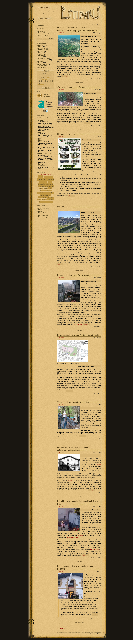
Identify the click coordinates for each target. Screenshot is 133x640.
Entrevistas (41, 51)
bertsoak (46, 188)
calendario (48, 190)
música (39, 199)
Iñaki (40, 132)
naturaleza (44, 199)
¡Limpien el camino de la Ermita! (71, 87)
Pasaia (41, 182)
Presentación (42, 31)
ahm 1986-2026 (42, 67)
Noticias (40, 63)
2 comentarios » (97, 438)
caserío (41, 188)
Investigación (42, 55)
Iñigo (40, 140)
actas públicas (94, 549)
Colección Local (42, 64)
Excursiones (41, 45)
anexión (50, 182)
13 (45, 79)
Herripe (40, 211)
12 (43, 79)
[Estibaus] (80, 22)
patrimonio (50, 199)
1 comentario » (97, 326)
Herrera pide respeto (66, 133)
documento (43, 190)
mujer (46, 193)
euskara (40, 24)
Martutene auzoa (43, 215)
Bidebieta (46, 177)
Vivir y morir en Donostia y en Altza (73, 401)
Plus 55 (45, 182)
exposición (51, 193)
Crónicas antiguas (43, 58)
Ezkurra (41, 120)
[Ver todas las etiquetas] (46, 174)
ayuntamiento (48, 202)
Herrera (60, 206)
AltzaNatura (41, 65)
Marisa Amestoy (44, 153)
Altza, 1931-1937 (43, 35)
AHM (41, 176)
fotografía (41, 184)
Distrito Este (41, 32)
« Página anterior (61, 628)
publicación (49, 184)
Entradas (45, 95)
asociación (41, 193)
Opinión (61, 33)
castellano (41, 25)
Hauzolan (98, 464)
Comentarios (46, 96)
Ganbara (40, 54)
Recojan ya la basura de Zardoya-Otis (73, 275)
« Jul (40, 84)
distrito (51, 186)
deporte (51, 197)
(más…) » (64, 76)
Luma (40, 164)
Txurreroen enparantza (44, 217)
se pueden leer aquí (72, 537)
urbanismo (41, 197)
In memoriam (42, 48)
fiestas (47, 197)
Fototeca (40, 52)
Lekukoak (41, 61)
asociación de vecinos (43, 186)
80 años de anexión (44, 34)
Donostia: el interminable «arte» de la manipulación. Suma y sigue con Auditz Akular (77, 29)
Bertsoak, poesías (43, 49)
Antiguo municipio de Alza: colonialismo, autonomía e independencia (75, 448)
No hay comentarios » (96, 78)
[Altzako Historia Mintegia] (45, 109)
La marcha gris (42, 212)
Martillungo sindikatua (44, 214)
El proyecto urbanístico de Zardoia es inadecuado (78, 335)
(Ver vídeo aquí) (78, 324)
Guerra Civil (48, 195)
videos (50, 188)
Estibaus (80, 535)
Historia (50, 179)
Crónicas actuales (43, 60)
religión (42, 195)
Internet (40, 47)
